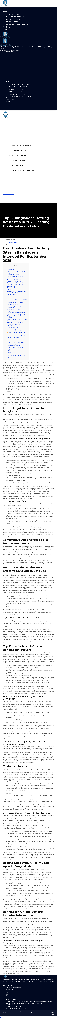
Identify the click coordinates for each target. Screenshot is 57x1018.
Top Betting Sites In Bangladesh (16, 312)
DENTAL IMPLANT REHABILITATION (15, 13)
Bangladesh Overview (13, 274)
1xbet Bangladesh (12, 242)
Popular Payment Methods (14, 339)
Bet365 (9, 350)
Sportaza (9, 340)
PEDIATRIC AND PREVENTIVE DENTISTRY (17, 24)
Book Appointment (8, 194)
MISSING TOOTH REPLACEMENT (14, 14)
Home (4, 8)
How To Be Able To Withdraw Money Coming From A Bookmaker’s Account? (15, 344)
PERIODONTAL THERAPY (12, 18)
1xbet (46, 422)
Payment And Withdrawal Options (16, 283)
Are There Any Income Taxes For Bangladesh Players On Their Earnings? (16, 316)
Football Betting (11, 354)
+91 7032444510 (10, 1005)
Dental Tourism (7, 28)
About (4, 9)
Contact (5, 29)
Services (5, 11)
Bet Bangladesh (11, 352)
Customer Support (12, 294)
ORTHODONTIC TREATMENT (13, 23)
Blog (7, 994)
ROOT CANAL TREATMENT (13, 19)
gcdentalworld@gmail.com (11, 50)
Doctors (5, 26)
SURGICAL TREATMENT (12, 21)
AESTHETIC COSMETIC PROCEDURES (16, 16)
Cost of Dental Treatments (13, 987)
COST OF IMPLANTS (11, 989)
